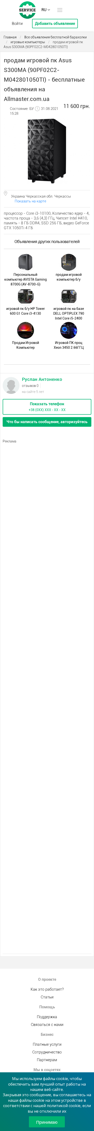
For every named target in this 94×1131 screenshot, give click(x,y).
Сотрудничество (47, 1052)
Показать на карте (30, 201)
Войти (17, 23)
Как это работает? (47, 989)
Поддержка (47, 1017)
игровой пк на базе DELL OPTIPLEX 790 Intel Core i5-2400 (68, 313)
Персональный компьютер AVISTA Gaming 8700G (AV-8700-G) (25, 279)
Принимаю (47, 1122)
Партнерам (47, 1060)
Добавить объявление (55, 23)
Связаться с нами (47, 1024)
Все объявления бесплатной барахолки (55, 37)
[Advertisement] (47, 493)
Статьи (47, 997)
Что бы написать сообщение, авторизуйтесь (47, 422)
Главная (10, 37)
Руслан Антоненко (42, 379)
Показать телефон (47, 404)
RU (44, 9)
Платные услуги (47, 1044)
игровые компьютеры (28, 42)
